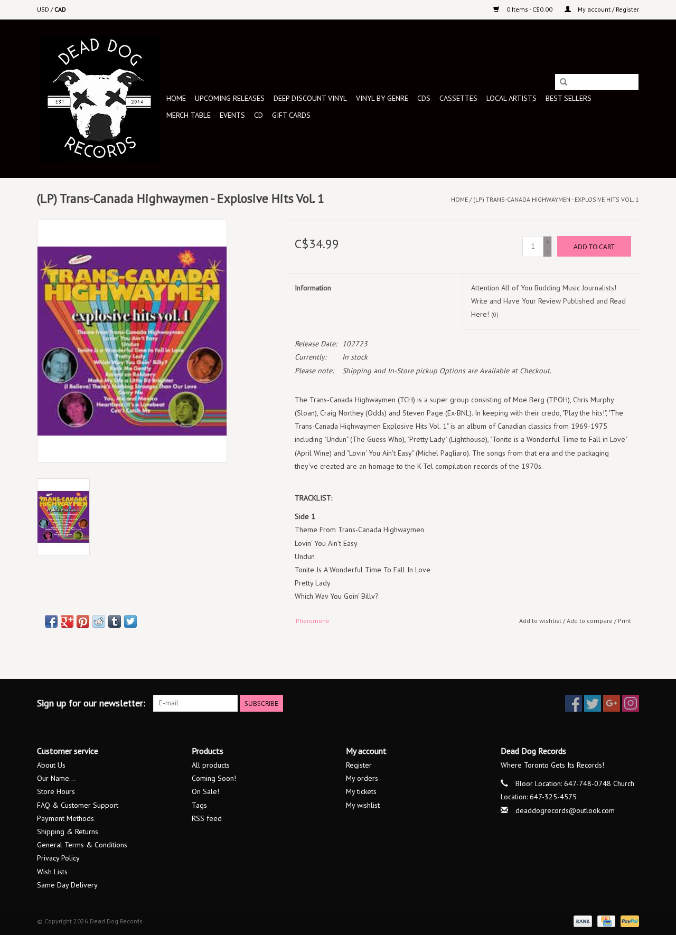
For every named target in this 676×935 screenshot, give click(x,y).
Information (313, 287)
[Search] (563, 82)
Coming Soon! (214, 778)
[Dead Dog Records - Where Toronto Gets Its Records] (100, 98)
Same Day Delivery (67, 885)
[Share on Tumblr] (114, 621)
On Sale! (205, 791)
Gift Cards (291, 115)
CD (258, 115)
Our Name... (56, 778)
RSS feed (207, 818)
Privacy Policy (58, 858)
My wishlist (363, 805)
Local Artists (511, 98)
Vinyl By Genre (382, 98)
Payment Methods (65, 818)
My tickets (361, 791)
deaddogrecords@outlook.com (565, 810)
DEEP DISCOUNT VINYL (310, 98)
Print (624, 621)
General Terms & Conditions (82, 844)
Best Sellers (569, 98)
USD (44, 9)
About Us (51, 765)
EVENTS (232, 115)
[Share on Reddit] (98, 621)
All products (211, 765)
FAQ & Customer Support (77, 805)
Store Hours (56, 791)
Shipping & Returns (67, 831)
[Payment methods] (582, 920)
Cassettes (458, 98)
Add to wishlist (540, 621)
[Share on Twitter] (130, 621)
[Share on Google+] (67, 621)
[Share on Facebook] (51, 621)
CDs (423, 98)
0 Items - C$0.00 (529, 9)
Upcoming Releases (230, 98)
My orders (362, 778)
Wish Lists (52, 871)
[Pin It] (83, 621)
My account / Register (607, 9)
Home (176, 98)
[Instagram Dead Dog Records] (630, 703)
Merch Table (188, 115)
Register (359, 765)
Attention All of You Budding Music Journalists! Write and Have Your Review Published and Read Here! (548, 301)
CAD (60, 9)
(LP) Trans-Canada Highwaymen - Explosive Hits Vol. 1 (556, 199)
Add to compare (590, 621)
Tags (199, 805)
